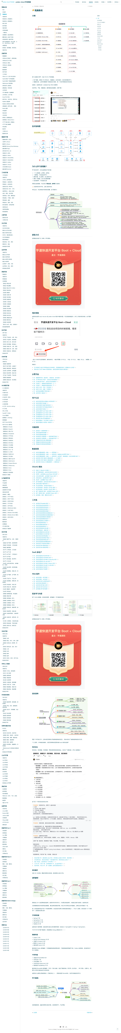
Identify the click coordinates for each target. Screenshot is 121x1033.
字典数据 (5, 837)
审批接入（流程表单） (8, 182)
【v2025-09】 (6, 948)
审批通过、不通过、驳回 (8, 198)
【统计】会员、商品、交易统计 (10, 324)
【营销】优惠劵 (6, 306)
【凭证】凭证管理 (7, 713)
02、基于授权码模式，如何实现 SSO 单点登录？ (46, 472)
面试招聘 (99, 45)
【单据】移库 (6, 653)
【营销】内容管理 (7, 322)
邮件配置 (5, 791)
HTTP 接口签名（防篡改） (9, 122)
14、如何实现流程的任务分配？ (42, 528)
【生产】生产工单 (7, 552)
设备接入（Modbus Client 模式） (11, 512)
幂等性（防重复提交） (8, 117)
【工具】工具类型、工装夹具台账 (10, 621)
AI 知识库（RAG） (7, 397)
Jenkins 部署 (6, 815)
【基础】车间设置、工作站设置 (10, 545)
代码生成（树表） (7, 63)
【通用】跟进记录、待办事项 (9, 379)
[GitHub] (63, 1027)
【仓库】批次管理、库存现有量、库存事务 (10, 568)
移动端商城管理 (6, 326)
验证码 (4, 129)
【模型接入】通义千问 (8, 431)
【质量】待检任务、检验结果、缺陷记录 (10, 608)
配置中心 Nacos (6, 144)
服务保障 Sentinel (7, 169)
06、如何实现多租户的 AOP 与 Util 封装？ (45, 565)
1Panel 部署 (5, 820)
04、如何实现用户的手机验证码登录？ (44, 407)
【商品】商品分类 (7, 283)
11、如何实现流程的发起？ (41, 522)
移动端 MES (5, 627)
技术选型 (5, 25)
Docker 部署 (5, 813)
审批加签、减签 (6, 200)
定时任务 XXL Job (7, 151)
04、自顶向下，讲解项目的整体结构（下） (45, 385)
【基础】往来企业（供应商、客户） (10, 643)
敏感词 (4, 800)
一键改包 (5, 32)
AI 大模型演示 (6, 388)
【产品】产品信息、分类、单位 (10, 337)
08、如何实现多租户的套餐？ (41, 569)
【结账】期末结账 (7, 720)
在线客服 (5, 281)
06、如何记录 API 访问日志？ (42, 587)
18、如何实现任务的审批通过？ (42, 536)
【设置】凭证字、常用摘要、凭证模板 (10, 710)
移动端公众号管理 (7, 783)
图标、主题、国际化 (7, 864)
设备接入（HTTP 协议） (8, 496)
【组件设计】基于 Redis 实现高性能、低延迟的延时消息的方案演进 (51, 369)
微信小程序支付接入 (7, 232)
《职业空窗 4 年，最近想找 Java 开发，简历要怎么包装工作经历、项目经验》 (54, 858)
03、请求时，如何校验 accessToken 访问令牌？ (46, 474)
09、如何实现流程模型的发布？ (42, 518)
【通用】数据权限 (7, 377)
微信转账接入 (6, 239)
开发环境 (5, 808)
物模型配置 (5, 487)
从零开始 (99, 28)
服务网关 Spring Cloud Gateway (10, 146)
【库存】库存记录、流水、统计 (10, 646)
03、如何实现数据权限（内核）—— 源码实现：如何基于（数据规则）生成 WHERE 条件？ (57, 456)
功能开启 (5, 177)
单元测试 (5, 126)
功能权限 (5, 67)
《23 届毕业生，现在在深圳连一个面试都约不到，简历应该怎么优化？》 (52, 859)
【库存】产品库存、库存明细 (9, 339)
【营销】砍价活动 (7, 315)
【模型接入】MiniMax (8, 442)
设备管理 (5, 485)
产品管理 (5, 483)
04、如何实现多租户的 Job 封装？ (43, 561)
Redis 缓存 (5, 108)
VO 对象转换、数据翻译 (8, 92)
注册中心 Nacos (6, 141)
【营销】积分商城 (7, 308)
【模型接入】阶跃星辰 (8, 472)
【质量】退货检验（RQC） (9, 605)
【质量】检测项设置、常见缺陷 (10, 593)
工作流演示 (5, 175)
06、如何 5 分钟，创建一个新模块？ (43, 389)
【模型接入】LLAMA (8, 452)
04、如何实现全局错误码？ (41, 583)
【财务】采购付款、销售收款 (9, 351)
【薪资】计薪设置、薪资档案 (9, 682)
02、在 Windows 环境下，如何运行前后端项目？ (47, 379)
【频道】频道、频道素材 (8, 739)
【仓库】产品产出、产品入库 (9, 578)
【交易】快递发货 (7, 299)
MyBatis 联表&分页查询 (8, 104)
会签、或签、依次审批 (8, 193)
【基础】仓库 (6, 638)
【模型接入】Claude (7, 426)
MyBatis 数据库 (6, 101)
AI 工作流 (5, 408)
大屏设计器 (5, 220)
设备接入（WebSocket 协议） (10, 508)
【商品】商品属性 (7, 285)
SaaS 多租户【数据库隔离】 (9, 81)
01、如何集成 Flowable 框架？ (42, 503)
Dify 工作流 (5, 411)
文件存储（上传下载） (8, 94)
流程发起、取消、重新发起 (9, 195)
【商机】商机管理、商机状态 (9, 368)
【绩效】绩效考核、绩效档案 (9, 689)
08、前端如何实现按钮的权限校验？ (43, 444)
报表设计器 (5, 217)
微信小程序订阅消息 (7, 259)
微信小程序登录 (6, 257)
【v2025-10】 (6, 945)
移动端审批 (5, 211)
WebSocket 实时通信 (8, 83)
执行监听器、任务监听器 (8, 204)
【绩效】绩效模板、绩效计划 (9, 687)
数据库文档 (5, 133)
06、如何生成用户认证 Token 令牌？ (43, 411)
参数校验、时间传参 (7, 88)
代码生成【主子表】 (7, 60)
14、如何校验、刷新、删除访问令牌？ (44, 495)
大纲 (98, 18)
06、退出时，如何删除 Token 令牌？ (43, 480)
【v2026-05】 (6, 932)
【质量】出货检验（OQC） (9, 602)
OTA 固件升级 (6, 526)
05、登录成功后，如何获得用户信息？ (44, 478)
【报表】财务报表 (7, 717)
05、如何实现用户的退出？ (41, 409)
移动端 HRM (5, 691)
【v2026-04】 (6, 934)
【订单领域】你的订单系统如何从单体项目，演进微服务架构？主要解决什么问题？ (55, 367)
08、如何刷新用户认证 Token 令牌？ (43, 414)
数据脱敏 (5, 798)
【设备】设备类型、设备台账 (9, 611)
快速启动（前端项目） (8, 21)
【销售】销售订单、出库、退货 (10, 348)
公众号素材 (5, 776)
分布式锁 (5, 115)
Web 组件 (99, 41)
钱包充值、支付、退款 (8, 242)
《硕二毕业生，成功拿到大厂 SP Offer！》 (45, 861)
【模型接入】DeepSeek (8, 433)
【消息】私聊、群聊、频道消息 (10, 737)
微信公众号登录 (6, 254)
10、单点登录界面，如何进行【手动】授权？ (45, 487)
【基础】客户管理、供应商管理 (10, 543)
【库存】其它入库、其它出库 (9, 342)
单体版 (103, 2)
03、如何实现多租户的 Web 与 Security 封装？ (46, 559)
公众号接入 (5, 760)
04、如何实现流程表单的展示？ (42, 509)
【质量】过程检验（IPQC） (9, 600)
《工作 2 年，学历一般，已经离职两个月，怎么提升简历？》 (49, 863)
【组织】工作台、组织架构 (9, 671)
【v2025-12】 (6, 941)
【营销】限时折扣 (7, 320)
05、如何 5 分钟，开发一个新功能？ (43, 387)
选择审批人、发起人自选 (8, 191)
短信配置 (5, 789)
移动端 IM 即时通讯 (7, 752)
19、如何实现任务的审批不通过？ (43, 538)
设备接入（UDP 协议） (8, 505)
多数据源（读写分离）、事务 (9, 106)
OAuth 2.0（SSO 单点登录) (9, 76)
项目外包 (5, 50)
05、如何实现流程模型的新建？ (42, 511)
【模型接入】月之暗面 (8, 445)
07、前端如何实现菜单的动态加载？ (43, 442)
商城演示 (5, 274)
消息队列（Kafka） (7, 162)
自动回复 (5, 771)
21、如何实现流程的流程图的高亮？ (43, 541)
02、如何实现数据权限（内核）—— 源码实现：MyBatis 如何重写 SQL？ (52, 454)
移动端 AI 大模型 (6, 474)
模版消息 (5, 769)
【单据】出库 (6, 651)
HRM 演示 (5, 666)
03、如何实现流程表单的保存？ (42, 507)
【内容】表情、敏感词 (8, 742)
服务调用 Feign (6, 148)
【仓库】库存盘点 (7, 591)
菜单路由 (5, 833)
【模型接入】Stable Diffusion (10, 463)
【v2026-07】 (6, 927)
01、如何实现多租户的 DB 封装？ (42, 555)
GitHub (117, 2)
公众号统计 (5, 780)
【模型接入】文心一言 (8, 449)
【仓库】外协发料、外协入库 (9, 584)
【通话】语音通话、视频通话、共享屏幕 (10, 745)
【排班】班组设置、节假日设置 (10, 623)
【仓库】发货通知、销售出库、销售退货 (10, 581)
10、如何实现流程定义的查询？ (42, 520)
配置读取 (5, 844)
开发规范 (5, 830)
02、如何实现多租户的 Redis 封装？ (43, 557)
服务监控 (5, 824)
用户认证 (99, 30)
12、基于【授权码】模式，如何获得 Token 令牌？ (47, 491)
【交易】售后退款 (7, 297)
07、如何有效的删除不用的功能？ (43, 391)
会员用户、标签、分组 (8, 263)
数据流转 (5, 521)
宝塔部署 (5, 817)
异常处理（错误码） (7, 85)
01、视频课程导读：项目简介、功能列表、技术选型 (47, 377)
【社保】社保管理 (7, 680)
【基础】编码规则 (7, 547)
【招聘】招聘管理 (7, 675)
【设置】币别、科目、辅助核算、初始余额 (10, 706)
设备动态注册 (6, 492)
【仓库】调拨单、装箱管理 (9, 589)
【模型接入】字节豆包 (8, 436)
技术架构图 (99, 20)
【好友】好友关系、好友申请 (9, 733)
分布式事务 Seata (7, 166)
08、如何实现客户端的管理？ (41, 483)
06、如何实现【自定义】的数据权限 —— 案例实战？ (47, 462)
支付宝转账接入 (6, 237)
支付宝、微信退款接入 (8, 235)
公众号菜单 (5, 774)
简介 (4, 9)
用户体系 (5, 72)
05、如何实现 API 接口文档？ (42, 585)
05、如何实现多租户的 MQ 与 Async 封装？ (45, 563)
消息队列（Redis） (7, 155)
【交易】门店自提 (7, 301)
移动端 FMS (5, 722)
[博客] (66, 1027)
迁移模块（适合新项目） (8, 34)
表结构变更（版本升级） (8, 39)
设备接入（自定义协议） (8, 517)
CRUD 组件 (5, 846)
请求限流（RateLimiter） (9, 119)
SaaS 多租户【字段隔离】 (9, 78)
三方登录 (5, 74)
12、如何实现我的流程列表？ (41, 524)
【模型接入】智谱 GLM (8, 454)
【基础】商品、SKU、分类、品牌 (10, 640)
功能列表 (5, 16)
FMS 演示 (5, 697)
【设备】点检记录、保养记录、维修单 (10, 617)
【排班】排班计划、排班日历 (9, 625)
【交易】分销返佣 (7, 304)
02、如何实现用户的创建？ (41, 403)
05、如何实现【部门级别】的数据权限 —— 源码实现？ (48, 460)
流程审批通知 (6, 209)
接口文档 (5, 23)
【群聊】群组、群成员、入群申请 (10, 735)
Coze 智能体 (6, 415)
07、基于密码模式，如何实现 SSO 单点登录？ (46, 481)
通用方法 (5, 842)
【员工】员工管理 (7, 673)
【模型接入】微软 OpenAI (9, 458)
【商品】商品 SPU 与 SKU (9, 288)
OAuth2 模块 (100, 36)
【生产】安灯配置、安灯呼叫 (9, 558)
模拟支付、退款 (6, 244)
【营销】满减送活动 (7, 317)
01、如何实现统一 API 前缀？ (41, 577)
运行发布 (5, 921)
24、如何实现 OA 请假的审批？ (42, 547)
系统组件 (5, 839)
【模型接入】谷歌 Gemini (9, 461)
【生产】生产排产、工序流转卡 (10, 554)
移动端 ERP (5, 353)
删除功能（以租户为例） (8, 37)
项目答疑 (99, 26)
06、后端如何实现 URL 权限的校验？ (43, 440)
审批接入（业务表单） (8, 184)
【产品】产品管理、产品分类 (9, 375)
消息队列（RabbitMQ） (8, 160)
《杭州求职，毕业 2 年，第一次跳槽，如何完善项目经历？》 (49, 865)
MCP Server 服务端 (7, 424)
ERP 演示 (5, 332)
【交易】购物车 (6, 292)
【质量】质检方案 (7, 596)
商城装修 (5, 279)
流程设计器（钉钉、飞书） (9, 188)
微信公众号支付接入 (7, 230)
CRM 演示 (5, 359)
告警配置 (5, 524)
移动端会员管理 (6, 268)
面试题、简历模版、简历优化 (9, 47)
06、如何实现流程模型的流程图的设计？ (44, 513)
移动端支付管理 (6, 246)
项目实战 (84, 2)
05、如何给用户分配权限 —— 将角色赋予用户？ (46, 438)
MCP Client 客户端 (7, 422)
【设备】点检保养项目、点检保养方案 (10, 614)
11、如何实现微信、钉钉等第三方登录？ (44, 420)
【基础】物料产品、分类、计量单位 (10, 539)
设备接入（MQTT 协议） (8, 499)
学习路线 (99, 49)
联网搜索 (5, 420)
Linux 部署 (5, 811)
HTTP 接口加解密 (7, 124)
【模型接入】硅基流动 (8, 440)
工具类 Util (5, 131)
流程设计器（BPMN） (8, 186)
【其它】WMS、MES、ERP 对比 (10, 658)
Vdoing (54, 1029)
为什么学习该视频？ (101, 22)
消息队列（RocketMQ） (8, 157)
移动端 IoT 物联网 (7, 528)
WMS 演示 (5, 633)
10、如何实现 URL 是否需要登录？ (43, 418)
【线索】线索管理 (7, 364)
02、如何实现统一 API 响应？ (42, 579)
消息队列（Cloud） (7, 164)
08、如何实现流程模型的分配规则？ (43, 517)
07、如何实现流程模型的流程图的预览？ (44, 515)
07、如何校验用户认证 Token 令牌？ (43, 412)
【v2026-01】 (6, 939)
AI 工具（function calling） (9, 406)
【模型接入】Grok (7, 470)
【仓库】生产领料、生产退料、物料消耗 (10, 575)
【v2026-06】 (6, 930)
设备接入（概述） (7, 494)
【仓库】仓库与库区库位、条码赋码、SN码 (10, 564)
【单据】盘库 (6, 655)
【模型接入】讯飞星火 (8, 456)
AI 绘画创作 (5, 395)
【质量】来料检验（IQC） (9, 598)
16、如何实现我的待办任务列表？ (43, 532)
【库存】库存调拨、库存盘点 (9, 344)
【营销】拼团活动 (7, 310)
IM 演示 (4, 728)
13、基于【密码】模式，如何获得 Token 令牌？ (46, 493)
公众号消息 (5, 767)
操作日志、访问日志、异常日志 (10, 99)
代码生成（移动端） (7, 65)
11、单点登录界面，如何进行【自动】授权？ (45, 489)
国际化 (4, 849)
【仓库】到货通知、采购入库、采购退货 (10, 571)
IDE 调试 (5, 851)
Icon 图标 (5, 835)
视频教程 (91, 2)
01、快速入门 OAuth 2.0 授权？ (42, 470)
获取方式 (99, 24)
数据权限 (5, 69)
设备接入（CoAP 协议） (8, 510)
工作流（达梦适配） (7, 179)
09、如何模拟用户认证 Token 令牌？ (43, 416)
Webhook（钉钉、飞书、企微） (10, 795)
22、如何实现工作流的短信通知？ (43, 543)
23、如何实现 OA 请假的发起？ (42, 545)
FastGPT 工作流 (6, 413)
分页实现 (5, 90)
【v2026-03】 (6, 936)
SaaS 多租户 (99, 40)
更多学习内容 (100, 43)
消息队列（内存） (7, 153)
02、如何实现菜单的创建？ (41, 432)
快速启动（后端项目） (8, 19)
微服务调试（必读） (7, 139)
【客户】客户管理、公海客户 (9, 366)
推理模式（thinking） (8, 417)
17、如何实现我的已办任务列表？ (42, 534)
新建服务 (5, 56)
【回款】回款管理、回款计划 (9, 373)
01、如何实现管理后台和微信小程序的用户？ (45, 401)
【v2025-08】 (6, 950)
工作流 (98, 38)
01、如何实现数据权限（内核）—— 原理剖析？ (46, 452)
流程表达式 (5, 207)
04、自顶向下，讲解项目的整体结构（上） (45, 383)
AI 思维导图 (5, 404)
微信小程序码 (6, 261)
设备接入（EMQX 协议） (8, 501)
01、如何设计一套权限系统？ (41, 430)
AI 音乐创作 (5, 399)
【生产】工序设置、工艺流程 (9, 549)
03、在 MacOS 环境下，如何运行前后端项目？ (46, 381)
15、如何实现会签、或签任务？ (42, 530)
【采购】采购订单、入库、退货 (10, 346)
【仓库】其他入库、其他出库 (9, 586)
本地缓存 (5, 110)
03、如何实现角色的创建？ (41, 434)
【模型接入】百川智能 (8, 447)
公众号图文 (5, 778)
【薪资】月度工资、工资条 (9, 684)
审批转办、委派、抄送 (8, 202)
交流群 (4, 12)
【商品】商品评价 (7, 290)
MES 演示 (5, 534)
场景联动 (5, 519)
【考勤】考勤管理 (7, 677)
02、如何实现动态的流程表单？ (42, 505)
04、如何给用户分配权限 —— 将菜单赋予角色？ (46, 436)
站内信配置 (5, 793)
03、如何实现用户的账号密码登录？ (43, 405)
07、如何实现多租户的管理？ (41, 567)
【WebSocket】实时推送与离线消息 (11, 748)
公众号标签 (5, 764)
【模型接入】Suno (7, 468)
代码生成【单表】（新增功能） (10, 58)
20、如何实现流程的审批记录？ (42, 539)
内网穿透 (5, 45)
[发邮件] (60, 1027)
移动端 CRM (5, 382)
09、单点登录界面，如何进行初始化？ (44, 485)
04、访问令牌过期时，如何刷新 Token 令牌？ (46, 476)
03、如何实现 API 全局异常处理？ (43, 581)
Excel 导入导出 (6, 97)
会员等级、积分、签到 (8, 266)
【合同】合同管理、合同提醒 (9, 370)
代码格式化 (5, 853)
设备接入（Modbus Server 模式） (11, 515)
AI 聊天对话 (5, 392)
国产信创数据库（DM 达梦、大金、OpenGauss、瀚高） (10, 42)
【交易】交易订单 (7, 295)
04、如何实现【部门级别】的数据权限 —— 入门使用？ (48, 458)
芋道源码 (90, 6)
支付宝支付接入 (6, 228)
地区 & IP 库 (5, 802)
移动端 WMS (6, 660)
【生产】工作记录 (7, 561)
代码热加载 (5, 30)
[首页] (32, 6)
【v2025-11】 (6, 943)
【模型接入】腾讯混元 (8, 438)
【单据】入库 (6, 649)
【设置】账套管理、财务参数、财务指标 (10, 702)
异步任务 (5, 113)
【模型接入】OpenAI (8, 429)
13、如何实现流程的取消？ (41, 526)
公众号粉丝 (5, 762)
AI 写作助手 (5, 401)
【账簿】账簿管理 (7, 715)
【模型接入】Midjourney (8, 465)
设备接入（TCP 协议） (8, 503)
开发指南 (77, 2)
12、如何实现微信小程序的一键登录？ (44, 422)
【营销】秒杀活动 (7, 313)
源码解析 (99, 47)
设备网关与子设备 (7, 489)
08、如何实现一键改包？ (40, 393)
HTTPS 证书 (5, 822)
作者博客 (110, 2)
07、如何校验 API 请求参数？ (41, 589)
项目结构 (5, 28)
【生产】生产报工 (7, 556)
